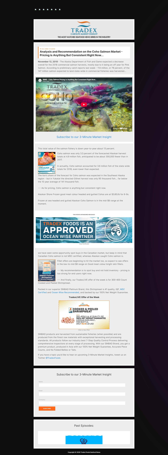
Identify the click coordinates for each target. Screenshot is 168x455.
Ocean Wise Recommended (65, 292)
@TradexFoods (53, 358)
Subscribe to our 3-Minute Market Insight (84, 137)
